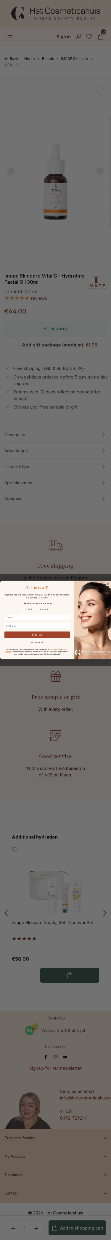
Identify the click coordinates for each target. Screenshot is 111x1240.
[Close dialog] (108, 584)
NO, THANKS (37, 643)
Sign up (37, 634)
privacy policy (54, 649)
